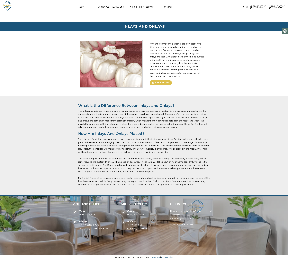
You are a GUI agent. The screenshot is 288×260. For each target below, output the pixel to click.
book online (162, 83)
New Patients (118, 7)
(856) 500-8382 (87, 214)
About (81, 7)
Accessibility (167, 257)
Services (150, 7)
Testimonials (103, 7)
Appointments (137, 7)
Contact (168, 7)
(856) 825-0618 (136, 214)
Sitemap (156, 257)
